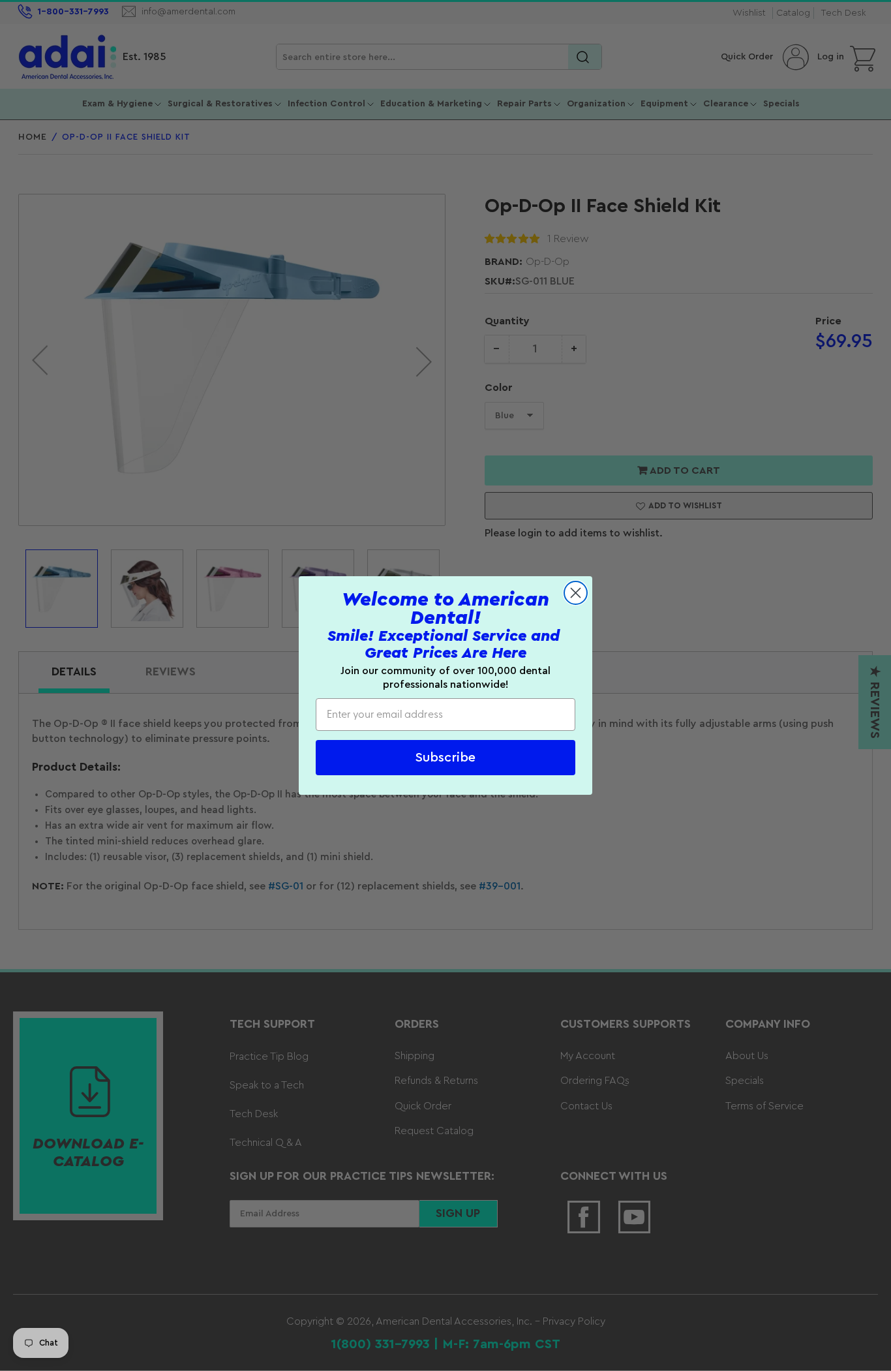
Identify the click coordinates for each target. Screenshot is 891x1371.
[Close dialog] (575, 592)
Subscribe (445, 757)
